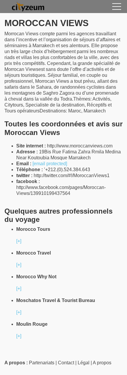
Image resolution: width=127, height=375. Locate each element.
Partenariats (41, 362)
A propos (102, 362)
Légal (83, 362)
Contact (66, 362)
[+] (18, 241)
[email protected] (49, 163)
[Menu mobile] (116, 7)
